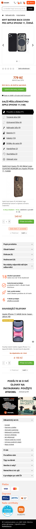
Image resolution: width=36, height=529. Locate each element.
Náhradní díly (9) (13, 127)
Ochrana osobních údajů (13, 442)
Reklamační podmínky (12, 432)
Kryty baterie (20, 15)
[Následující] (33, 45)
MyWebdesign (7, 526)
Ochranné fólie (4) (14, 122)
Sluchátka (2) (11, 154)
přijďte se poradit (13, 301)
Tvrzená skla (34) (13, 117)
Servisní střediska (10, 435)
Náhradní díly (10, 15)
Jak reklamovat (9, 437)
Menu (32, 2)
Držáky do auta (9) (14, 143)
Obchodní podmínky (11, 430)
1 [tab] (17, 61)
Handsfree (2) (12, 148)
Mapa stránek (9, 444)
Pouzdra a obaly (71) (15, 112)
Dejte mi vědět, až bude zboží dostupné (17, 95)
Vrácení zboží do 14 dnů (13, 440)
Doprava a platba (10, 427)
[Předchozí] (3, 45)
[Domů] (3, 15)
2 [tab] (19, 61)
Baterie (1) (10, 133)
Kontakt (7, 425)
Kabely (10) (11, 138)
